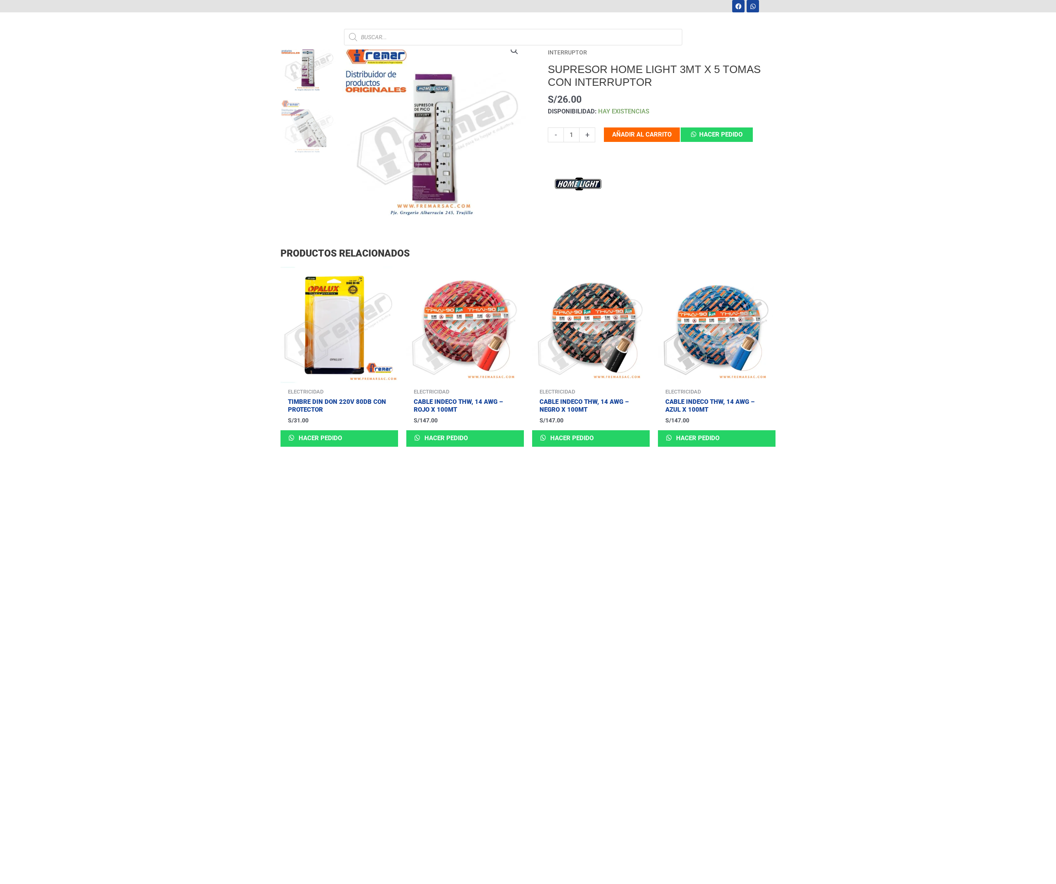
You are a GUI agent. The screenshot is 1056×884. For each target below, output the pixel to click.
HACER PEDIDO (720, 134)
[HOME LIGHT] (579, 186)
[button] (514, 50)
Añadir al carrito (642, 134)
